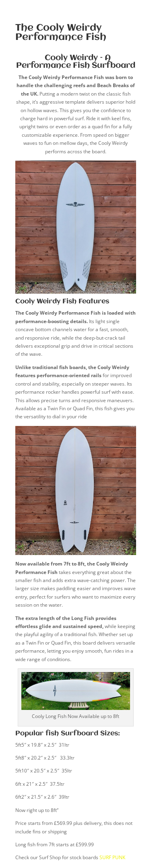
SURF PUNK (112, 857)
